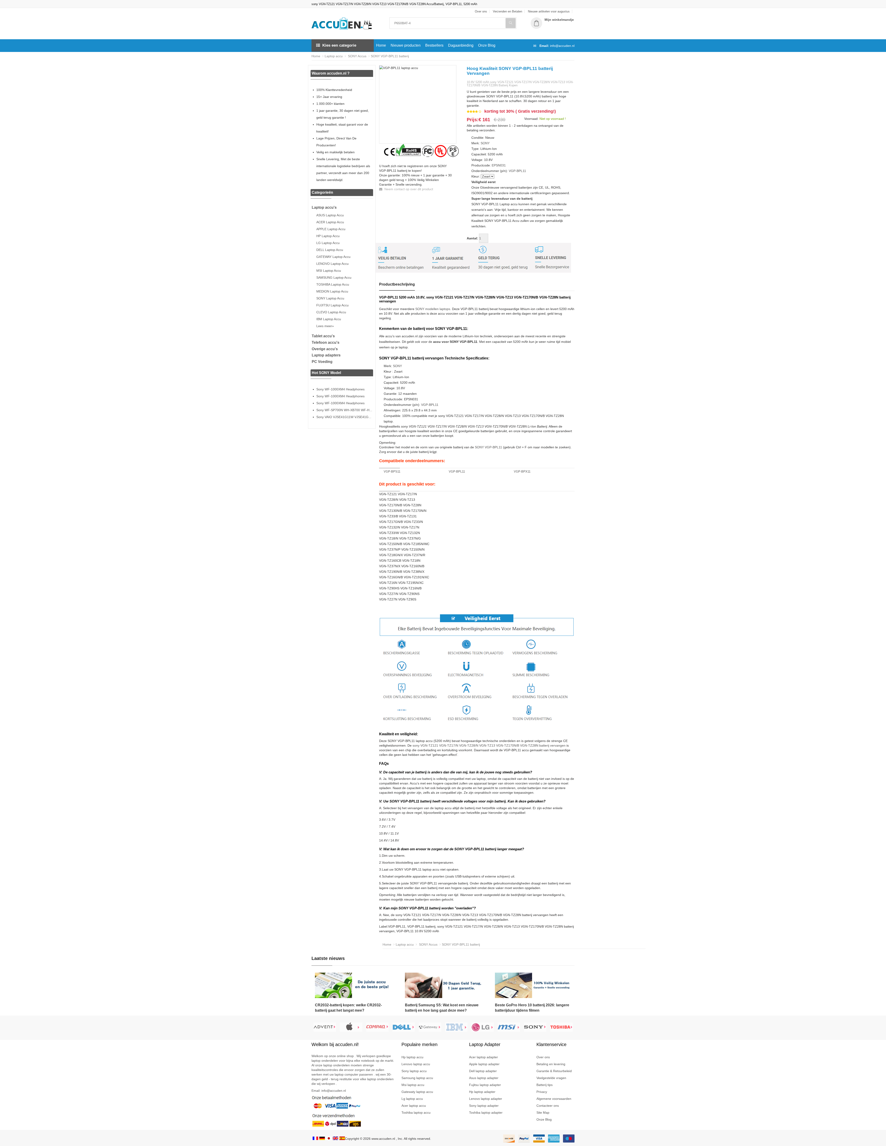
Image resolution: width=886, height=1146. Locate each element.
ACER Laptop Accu (330, 222)
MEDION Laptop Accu (332, 291)
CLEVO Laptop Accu (331, 312)
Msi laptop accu (412, 1085)
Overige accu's (325, 349)
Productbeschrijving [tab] (397, 284)
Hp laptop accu (412, 1057)
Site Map (542, 1112)
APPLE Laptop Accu (330, 229)
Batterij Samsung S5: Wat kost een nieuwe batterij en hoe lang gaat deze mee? (442, 1007)
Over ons (543, 1057)
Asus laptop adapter (483, 1078)
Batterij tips (544, 1085)
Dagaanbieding (460, 45)
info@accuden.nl (562, 46)
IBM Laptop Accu (328, 319)
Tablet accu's (323, 336)
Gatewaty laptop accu (417, 1092)
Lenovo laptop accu (415, 1064)
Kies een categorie (339, 45)
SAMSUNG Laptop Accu (333, 277)
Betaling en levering (550, 1064)
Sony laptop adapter (484, 1105)
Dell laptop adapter (483, 1071)
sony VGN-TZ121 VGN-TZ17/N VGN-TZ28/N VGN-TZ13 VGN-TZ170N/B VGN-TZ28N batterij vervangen (489, 745)
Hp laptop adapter (482, 1092)
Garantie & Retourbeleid (554, 1071)
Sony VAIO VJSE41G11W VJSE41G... (343, 417)
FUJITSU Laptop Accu (332, 305)
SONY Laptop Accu (330, 298)
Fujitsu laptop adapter (485, 1085)
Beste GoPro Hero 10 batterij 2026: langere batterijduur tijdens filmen (532, 1007)
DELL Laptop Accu (329, 250)
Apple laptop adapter (484, 1064)
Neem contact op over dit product (408, 189)
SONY (485, 143)
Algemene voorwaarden (553, 1099)
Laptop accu (334, 56)
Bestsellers (434, 45)
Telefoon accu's (325, 342)
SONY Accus (356, 56)
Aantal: (472, 238)
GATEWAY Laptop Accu (333, 257)
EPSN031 (499, 165)
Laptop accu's (324, 207)
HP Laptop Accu (328, 236)
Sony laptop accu (414, 1071)
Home (381, 45)
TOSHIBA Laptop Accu (332, 284)
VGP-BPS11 (392, 471)
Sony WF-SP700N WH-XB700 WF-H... (344, 410)
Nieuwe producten (406, 45)
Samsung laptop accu (417, 1078)
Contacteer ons (547, 1105)
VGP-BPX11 (522, 471)
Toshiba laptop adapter (486, 1112)
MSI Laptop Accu (328, 270)
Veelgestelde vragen (551, 1078)
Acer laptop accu (413, 1105)
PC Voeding (322, 362)
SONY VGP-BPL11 (488, 447)
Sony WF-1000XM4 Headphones (340, 389)
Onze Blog (486, 45)
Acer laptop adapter (483, 1057)
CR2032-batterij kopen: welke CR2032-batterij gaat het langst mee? (348, 1007)
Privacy (541, 1092)
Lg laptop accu (412, 1099)
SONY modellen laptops (432, 309)
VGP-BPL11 (517, 171)
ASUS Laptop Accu (330, 215)
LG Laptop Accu (328, 243)
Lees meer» (325, 326)
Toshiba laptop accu (416, 1112)
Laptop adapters (326, 355)
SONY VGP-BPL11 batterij (390, 56)
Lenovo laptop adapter (485, 1099)
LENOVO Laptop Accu (332, 263)
